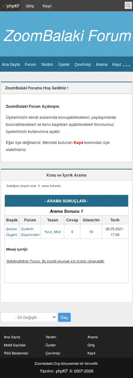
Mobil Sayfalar (15, 344)
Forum (30, 64)
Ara (128, 5)
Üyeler (64, 64)
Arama (101, 64)
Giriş (30, 5)
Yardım (47, 64)
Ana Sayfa (11, 64)
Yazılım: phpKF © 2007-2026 (66, 371)
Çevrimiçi (83, 64)
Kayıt (47, 5)
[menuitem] (10, 5)
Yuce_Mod (52, 231)
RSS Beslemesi (16, 352)
